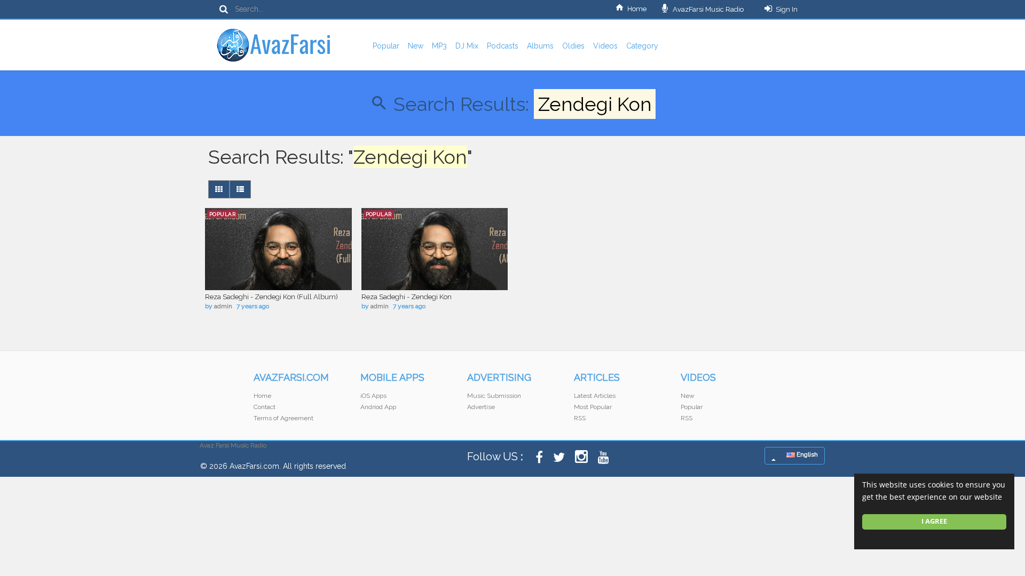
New (415, 46)
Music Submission (494, 395)
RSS (580, 418)
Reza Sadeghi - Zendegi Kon (406, 297)
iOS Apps (373, 395)
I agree (934, 521)
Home (636, 9)
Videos (605, 46)
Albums (540, 46)
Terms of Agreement (283, 418)
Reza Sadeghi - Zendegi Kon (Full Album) (271, 297)
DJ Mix (466, 46)
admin (223, 306)
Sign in (787, 9)
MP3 (439, 46)
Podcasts (502, 46)
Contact (264, 407)
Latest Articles (595, 395)
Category (642, 46)
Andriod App (378, 407)
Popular (386, 46)
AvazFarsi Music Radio (707, 9)
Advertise (481, 407)
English (806, 454)
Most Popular (593, 407)
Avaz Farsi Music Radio (233, 445)
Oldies (573, 46)
